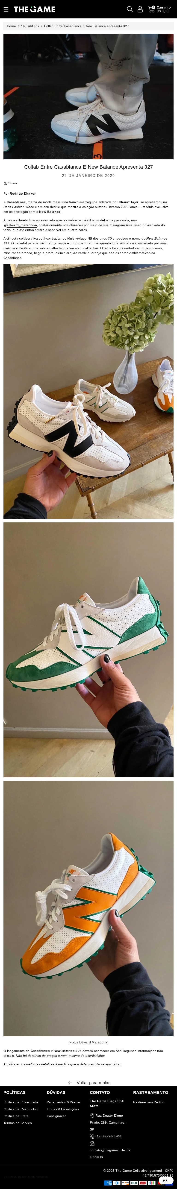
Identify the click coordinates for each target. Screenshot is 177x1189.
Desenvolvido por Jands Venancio (25, 1176)
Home (11, 26)
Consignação (57, 1116)
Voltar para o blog (93, 1083)
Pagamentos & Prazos (64, 1102)
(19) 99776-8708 (108, 1136)
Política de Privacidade (20, 1102)
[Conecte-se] (140, 9)
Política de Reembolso (20, 1109)
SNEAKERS (30, 26)
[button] (8, 9)
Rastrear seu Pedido (149, 1102)
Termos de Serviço (17, 1123)
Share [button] (13, 183)
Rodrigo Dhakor (22, 193)
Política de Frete (16, 1116)
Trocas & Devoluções (63, 1109)
